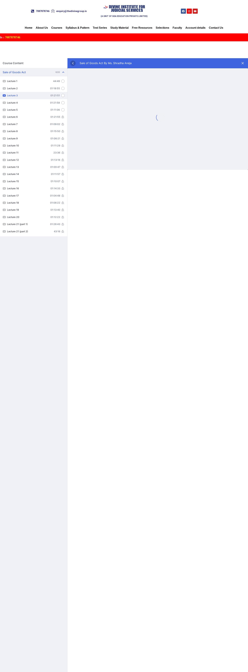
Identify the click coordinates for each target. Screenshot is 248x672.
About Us (42, 27)
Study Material (119, 27)
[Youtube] (195, 11)
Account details (195, 27)
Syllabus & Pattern (77, 27)
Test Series (100, 27)
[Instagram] (189, 11)
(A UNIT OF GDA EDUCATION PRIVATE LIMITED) (124, 16)
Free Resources (142, 27)
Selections (162, 27)
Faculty (177, 27)
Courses (56, 27)
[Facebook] (183, 11)
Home (28, 27)
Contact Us (216, 27)
